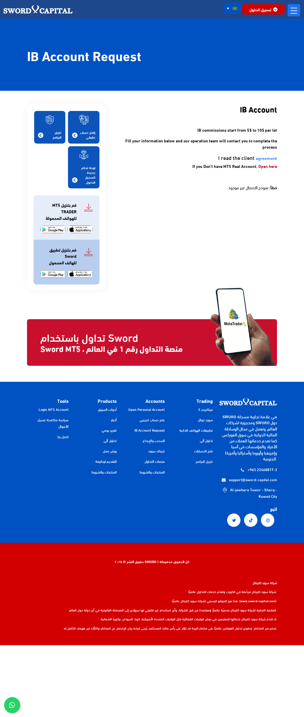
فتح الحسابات (203, 450)
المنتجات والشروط (152, 471)
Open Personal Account (146, 409)
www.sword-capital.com (257, 600)
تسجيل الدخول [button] (260, 9)
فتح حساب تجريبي (152, 419)
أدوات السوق (107, 409)
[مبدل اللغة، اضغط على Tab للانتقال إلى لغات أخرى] (232, 8)
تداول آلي (206, 440)
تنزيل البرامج (204, 461)
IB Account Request (149, 430)
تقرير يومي (109, 430)
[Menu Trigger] (294, 10)
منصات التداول (155, 461)
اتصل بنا (63, 436)
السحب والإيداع (154, 440)
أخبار (114, 419)
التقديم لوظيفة (106, 461)
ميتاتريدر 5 (205, 409)
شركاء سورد (156, 450)
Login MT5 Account (54, 409)
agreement (266, 158)
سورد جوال (205, 419)
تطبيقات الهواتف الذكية (196, 430)
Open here (267, 166)
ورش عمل (110, 450)
